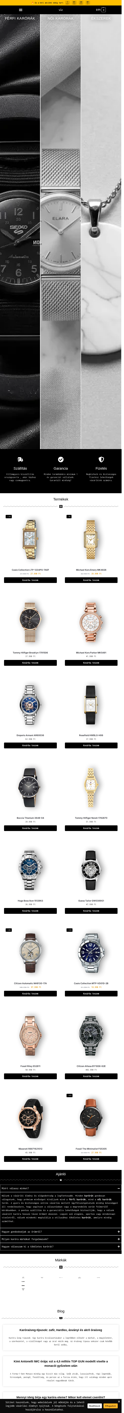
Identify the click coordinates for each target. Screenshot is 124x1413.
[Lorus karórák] (79, 1290)
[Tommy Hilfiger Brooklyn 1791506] (30, 622)
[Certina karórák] (42, 1282)
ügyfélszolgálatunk (83, 1203)
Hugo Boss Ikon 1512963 (30, 900)
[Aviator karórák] (42, 1278)
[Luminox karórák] (98, 1290)
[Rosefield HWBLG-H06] (91, 705)
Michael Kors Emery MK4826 (91, 570)
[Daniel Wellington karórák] (98, 1282)
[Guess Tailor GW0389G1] (91, 870)
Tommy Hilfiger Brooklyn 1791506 (30, 652)
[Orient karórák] (60, 1293)
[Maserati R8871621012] (30, 1118)
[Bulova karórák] (79, 1278)
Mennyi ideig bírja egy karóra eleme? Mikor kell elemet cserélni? (60, 1397)
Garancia (61, 468)
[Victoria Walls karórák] (60, 1301)
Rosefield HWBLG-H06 (91, 735)
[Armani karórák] (23, 1278)
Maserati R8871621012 (30, 1148)
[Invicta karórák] (60, 1290)
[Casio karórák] (23, 1282)
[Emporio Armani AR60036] (30, 705)
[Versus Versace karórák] (42, 1301)
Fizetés (101, 468)
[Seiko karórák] (98, 1293)
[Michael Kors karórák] (23, 1293)
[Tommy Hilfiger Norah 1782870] (91, 787)
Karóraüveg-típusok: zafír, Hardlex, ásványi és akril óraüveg (61, 1330)
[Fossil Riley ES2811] (30, 1035)
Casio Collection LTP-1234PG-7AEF (30, 570)
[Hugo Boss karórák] (42, 1290)
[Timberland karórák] (42, 1297)
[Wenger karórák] (79, 1301)
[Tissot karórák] (79, 1297)
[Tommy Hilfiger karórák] (98, 1297)
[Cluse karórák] (79, 1282)
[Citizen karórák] (60, 1282)
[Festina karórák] (60, 1285)
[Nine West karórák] (42, 1293)
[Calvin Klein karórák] (98, 1278)
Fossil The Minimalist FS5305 (91, 1148)
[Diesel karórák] (23, 1285)
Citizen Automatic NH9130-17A (30, 983)
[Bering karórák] (60, 1278)
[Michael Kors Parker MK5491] (91, 622)
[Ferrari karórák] (79, 1293)
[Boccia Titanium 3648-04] (30, 787)
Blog (60, 1311)
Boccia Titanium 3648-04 (30, 818)
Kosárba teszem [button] (30, 580)
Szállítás (20, 468)
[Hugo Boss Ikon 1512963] (30, 870)
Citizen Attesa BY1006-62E (91, 1066)
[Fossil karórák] (79, 1285)
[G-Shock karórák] (98, 1285)
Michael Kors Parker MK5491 (91, 652)
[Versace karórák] (23, 1301)
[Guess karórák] (23, 1290)
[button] (20, 9)
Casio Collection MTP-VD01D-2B (91, 983)
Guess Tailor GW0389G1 (91, 900)
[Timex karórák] (60, 1297)
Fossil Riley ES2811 (30, 1066)
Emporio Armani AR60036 (30, 735)
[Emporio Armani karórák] (42, 1285)
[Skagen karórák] (23, 1297)
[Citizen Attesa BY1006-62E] (91, 1035)
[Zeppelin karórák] (98, 1301)
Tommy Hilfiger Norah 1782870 (91, 818)
